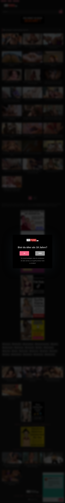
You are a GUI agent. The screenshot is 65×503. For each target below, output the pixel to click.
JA (24, 253)
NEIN (40, 253)
